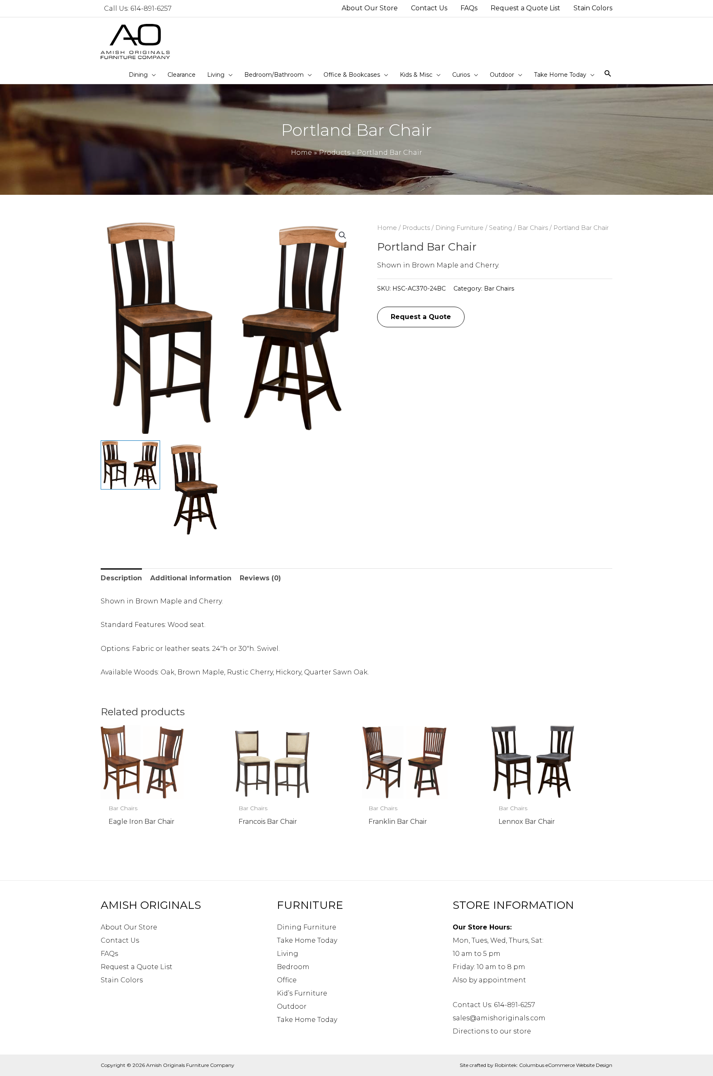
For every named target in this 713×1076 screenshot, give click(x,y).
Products (416, 228)
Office (287, 980)
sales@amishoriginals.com (499, 1018)
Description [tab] (121, 578)
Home (387, 228)
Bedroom (293, 967)
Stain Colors (122, 980)
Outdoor (292, 1006)
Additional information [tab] (190, 578)
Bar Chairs (532, 228)
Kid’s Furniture (302, 993)
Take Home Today (307, 940)
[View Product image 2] (196, 491)
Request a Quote (421, 317)
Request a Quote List (136, 967)
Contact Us (120, 940)
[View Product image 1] (130, 465)
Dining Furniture (459, 228)
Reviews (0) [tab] (260, 578)
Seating (500, 228)
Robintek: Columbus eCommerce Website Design (553, 1065)
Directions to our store (492, 1031)
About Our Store (129, 927)
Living (287, 954)
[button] (342, 235)
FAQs (109, 954)
